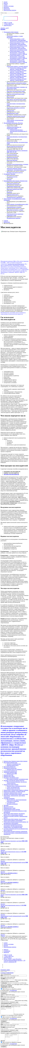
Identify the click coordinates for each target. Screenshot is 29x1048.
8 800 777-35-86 (8, 22)
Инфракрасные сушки (12, 113)
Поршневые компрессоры (13, 186)
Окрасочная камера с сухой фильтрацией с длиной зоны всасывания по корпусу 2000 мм (18, 57)
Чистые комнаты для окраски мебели (16, 83)
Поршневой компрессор (10, 768)
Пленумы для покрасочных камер (16, 91)
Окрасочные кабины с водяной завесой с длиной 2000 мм (18, 68)
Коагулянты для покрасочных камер (16, 99)
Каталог (6, 945)
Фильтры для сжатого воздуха (15, 172)
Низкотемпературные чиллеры (12, 809)
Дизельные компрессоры (10, 772)
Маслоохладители (8, 806)
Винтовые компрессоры (13, 183)
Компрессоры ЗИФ (12, 773)
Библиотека (7, 8)
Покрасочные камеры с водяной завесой (14, 791)
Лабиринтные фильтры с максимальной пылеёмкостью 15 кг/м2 (18, 131)
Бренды (6, 3)
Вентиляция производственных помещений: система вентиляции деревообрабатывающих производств (16, 833)
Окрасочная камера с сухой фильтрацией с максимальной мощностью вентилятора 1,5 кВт (18, 44)
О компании (7, 951)
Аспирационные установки (14, 207)
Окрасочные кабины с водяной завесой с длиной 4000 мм (18, 79)
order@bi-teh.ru (8, 25)
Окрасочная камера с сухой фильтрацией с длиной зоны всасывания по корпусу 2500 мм (18, 61)
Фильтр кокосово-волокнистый (15, 146)
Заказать (3, 850)
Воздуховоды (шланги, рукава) (15, 209)
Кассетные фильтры (12, 160)
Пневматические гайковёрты (14, 197)
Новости (6, 949)
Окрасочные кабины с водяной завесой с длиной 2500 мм (18, 71)
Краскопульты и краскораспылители (16, 786)
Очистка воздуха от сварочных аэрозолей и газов (15, 214)
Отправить (3, 993)
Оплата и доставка (9, 6)
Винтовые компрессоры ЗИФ (14, 189)
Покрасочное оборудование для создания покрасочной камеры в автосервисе (14, 819)
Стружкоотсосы (11, 802)
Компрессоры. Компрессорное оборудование (15, 761)
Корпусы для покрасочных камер (15, 94)
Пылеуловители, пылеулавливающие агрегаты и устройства (16, 800)
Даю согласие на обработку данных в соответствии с (13, 990)
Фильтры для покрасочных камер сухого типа (16, 794)
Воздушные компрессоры (10, 762)
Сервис (6, 4)
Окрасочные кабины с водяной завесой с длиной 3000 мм (18, 76)
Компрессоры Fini (8, 775)
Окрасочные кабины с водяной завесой (17, 66)
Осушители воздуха (12, 176)
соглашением (13, 990)
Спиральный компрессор (10, 770)
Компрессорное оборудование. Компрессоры (15, 180)
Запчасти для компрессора (14, 764)
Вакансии (6, 952)
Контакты (6, 7)
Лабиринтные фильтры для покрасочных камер (14, 127)
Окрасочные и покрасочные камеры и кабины (16, 790)
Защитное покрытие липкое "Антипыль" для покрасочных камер (16, 169)
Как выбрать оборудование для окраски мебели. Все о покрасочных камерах (14, 814)
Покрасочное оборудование (11, 32)
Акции (5, 2)
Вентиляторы (10, 96)
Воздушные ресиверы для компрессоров (17, 779)
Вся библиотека (5, 836)
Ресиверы (9, 192)
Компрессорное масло (12, 194)
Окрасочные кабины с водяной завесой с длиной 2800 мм (18, 74)
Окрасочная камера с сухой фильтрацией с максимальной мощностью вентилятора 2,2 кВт (18, 48)
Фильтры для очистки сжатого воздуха (14, 780)
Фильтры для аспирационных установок (17, 164)
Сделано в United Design (7, 972)
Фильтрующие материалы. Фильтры (13, 123)
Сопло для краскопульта (13, 787)
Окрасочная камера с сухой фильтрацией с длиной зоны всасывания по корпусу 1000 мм (18, 53)
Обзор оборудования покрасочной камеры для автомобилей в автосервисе (16, 822)
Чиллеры (9, 179)
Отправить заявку (5, 969)
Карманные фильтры (12, 157)
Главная (6, 220)
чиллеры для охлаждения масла (16, 264)
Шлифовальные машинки (13, 218)
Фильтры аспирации (12, 804)
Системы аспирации (9, 798)
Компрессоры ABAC (9, 776)
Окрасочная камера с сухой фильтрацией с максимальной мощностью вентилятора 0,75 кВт (19, 40)
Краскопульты (10, 110)
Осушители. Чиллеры (9, 174)
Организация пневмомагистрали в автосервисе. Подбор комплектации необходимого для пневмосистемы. (13, 826)
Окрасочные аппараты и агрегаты (16, 107)
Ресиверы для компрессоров (11, 777)
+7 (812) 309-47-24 (8, 24)
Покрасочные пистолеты (13, 788)
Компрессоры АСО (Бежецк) (14, 769)
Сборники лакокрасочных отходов (16, 116)
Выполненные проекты (10, 10)
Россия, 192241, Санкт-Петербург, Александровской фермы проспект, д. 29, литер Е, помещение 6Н (14, 960)
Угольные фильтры (12, 154)
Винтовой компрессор (9, 766)
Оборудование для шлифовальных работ (17, 204)
